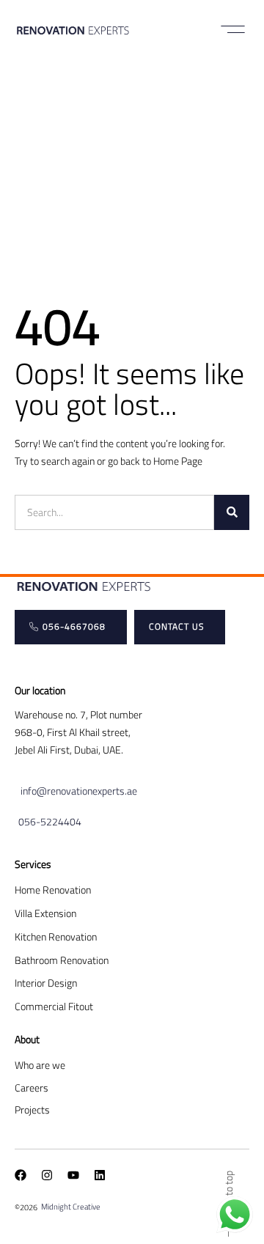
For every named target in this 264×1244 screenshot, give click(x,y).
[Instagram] (47, 1175)
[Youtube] (73, 1175)
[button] (232, 29)
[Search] (231, 512)
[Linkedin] (100, 1175)
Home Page (177, 460)
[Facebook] (20, 1175)
